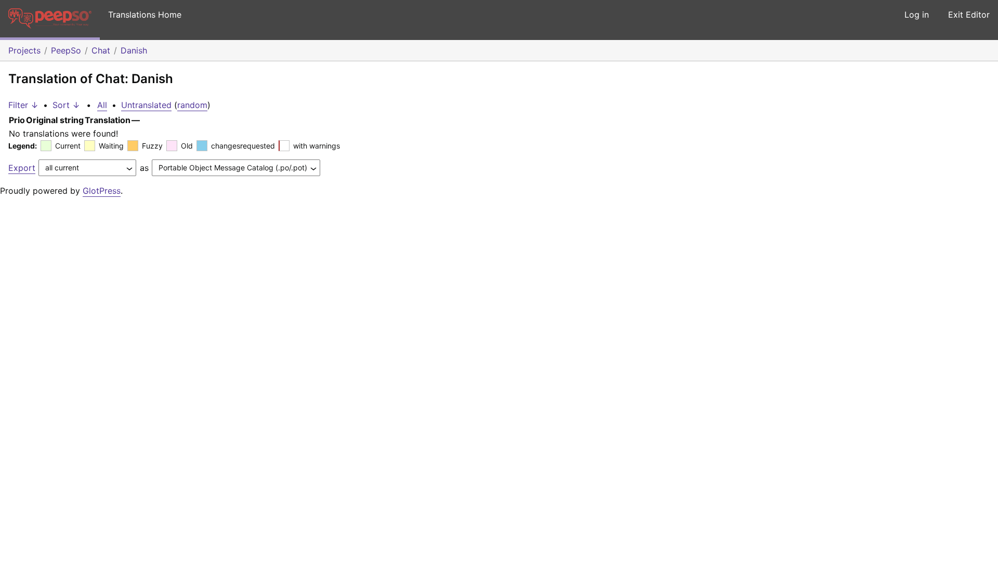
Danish (134, 50)
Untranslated (146, 105)
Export (21, 168)
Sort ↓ (66, 105)
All (102, 105)
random (192, 105)
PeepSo (66, 50)
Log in (916, 14)
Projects (24, 50)
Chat (100, 50)
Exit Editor (969, 14)
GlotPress (102, 190)
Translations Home (144, 14)
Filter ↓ (23, 105)
